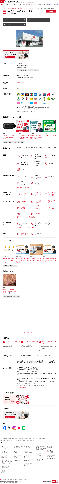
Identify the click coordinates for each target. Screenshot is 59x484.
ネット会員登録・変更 (49, 0)
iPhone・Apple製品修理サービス (18, 446)
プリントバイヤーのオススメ (28, 455)
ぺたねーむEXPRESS (4, 470)
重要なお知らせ (26, 461)
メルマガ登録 (56, 0)
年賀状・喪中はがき (5, 457)
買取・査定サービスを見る (24, 187)
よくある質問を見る (22, 387)
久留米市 (31, 8)
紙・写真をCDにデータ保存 (6, 463)
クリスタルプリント (5, 447)
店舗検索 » (49, 444)
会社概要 (35, 0)
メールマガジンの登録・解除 (17, 455)
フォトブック (3, 451)
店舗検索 (9, 8)
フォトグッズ (3, 471)
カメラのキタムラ (49, 446)
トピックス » (26, 460)
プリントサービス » (5, 444)
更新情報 (25, 465)
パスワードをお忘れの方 (51, 455)
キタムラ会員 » (50, 450)
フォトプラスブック (5, 452)
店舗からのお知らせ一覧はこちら (11, 296)
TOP (4, 8)
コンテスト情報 (38, 460)
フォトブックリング (5, 455)
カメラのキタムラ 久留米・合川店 (31, 342)
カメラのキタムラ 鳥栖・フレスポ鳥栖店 (49, 342)
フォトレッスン (38, 454)
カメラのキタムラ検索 (17, 8)
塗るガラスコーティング (16, 448)
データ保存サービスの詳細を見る (25, 228)
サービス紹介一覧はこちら (10, 265)
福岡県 (25, 8)
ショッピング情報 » (27, 444)
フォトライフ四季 (38, 455)
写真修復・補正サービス (5, 467)
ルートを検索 (33, 70)
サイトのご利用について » (52, 458)
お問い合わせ (43, 0)
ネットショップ (26, 446)
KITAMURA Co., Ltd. (6, 482)
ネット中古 (26, 448)
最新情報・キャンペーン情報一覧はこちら (13, 142)
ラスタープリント (4, 448)
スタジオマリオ (15, 451)
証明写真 (2, 472)
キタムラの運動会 (38, 453)
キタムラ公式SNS (15, 457)
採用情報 (39, 0)
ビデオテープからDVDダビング (7, 460)
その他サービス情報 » (17, 444)
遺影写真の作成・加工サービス (7, 466)
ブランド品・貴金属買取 (28, 452)
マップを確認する (22, 70)
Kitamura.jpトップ (4, 442)
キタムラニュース (27, 456)
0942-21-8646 (20, 82)
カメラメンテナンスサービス (17, 447)
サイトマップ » (50, 456)
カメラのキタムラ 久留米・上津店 (12, 342)
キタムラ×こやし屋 (15, 462)
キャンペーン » (27, 457)
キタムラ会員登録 (50, 451)
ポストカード (3, 456)
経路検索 (51, 11)
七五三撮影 (15, 452)
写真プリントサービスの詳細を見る (26, 217)
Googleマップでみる (29, 332)
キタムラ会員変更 (50, 452)
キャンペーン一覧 (27, 459)
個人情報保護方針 (4, 479)
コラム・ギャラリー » (40, 444)
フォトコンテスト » (39, 459)
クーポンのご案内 (15, 456)
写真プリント (3, 446)
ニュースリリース (11, 479)
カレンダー (3, 468)
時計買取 (26, 451)
